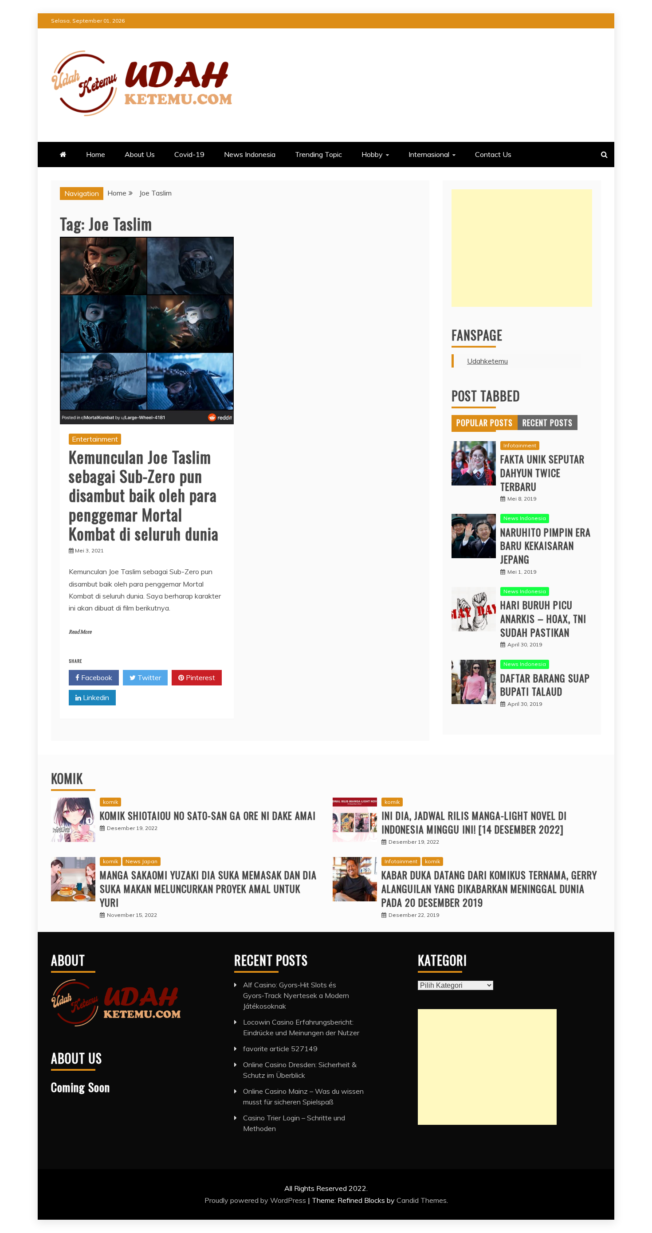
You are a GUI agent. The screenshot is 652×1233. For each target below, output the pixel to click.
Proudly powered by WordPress (256, 1200)
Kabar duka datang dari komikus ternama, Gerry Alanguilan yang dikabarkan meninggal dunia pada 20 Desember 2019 (489, 888)
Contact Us (493, 154)
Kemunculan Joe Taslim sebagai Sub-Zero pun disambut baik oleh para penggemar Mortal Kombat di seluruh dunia (144, 495)
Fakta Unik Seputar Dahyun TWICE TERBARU (542, 472)
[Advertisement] (522, 248)
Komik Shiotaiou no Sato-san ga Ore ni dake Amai (208, 815)
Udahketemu (487, 360)
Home (95, 154)
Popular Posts (484, 422)
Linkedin (95, 697)
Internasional (428, 154)
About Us (140, 154)
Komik (67, 778)
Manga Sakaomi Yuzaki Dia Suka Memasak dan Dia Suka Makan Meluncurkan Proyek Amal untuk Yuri (208, 888)
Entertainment (95, 438)
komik (110, 802)
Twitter (148, 677)
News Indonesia (249, 154)
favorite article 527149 (280, 1048)
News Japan (141, 861)
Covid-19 (189, 154)
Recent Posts (547, 422)
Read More (80, 632)
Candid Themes (422, 1200)
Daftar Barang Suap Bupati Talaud (545, 685)
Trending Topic (318, 154)
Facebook (95, 677)
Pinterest (199, 677)
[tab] (485, 422)
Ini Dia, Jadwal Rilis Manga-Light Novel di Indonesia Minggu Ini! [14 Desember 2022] (474, 822)
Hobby (372, 154)
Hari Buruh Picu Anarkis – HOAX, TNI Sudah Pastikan (543, 618)
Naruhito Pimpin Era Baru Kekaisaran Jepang (545, 546)
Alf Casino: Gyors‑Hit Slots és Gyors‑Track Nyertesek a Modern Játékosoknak (296, 995)
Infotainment (519, 445)
